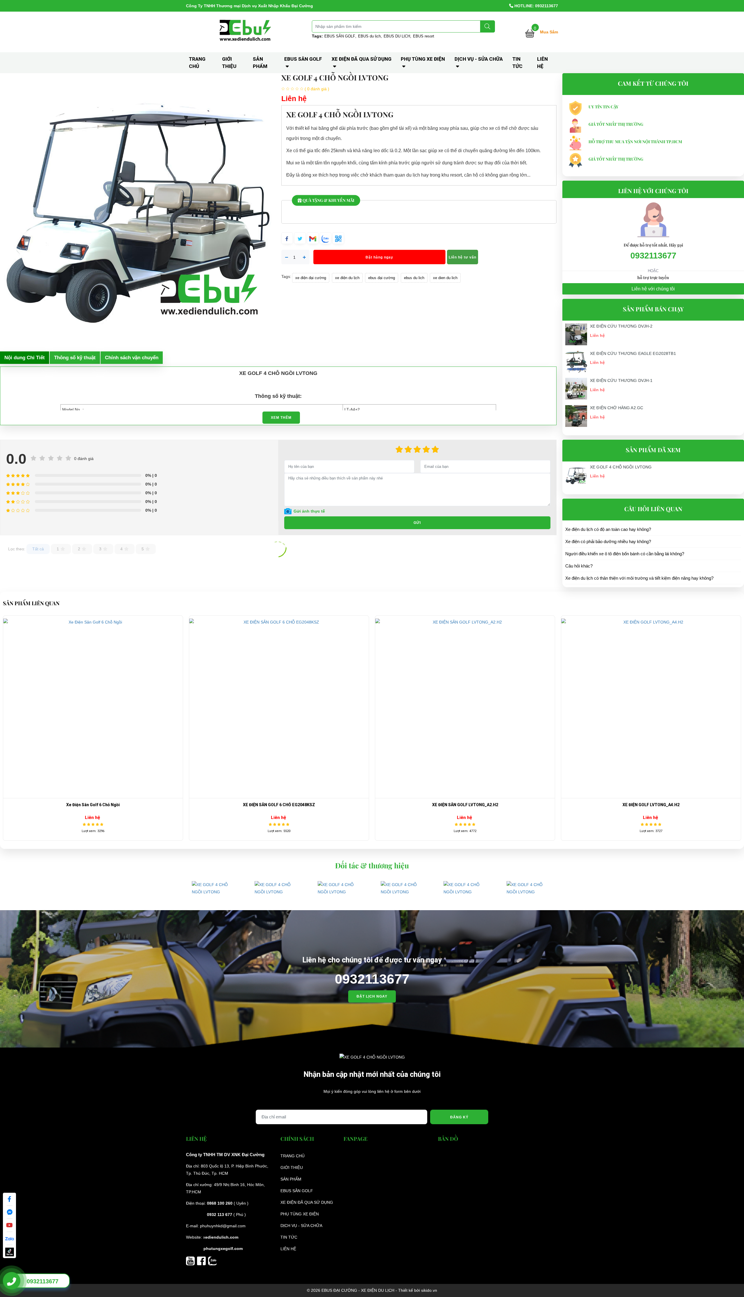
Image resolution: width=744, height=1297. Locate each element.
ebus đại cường (381, 278)
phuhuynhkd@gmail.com (223, 1226)
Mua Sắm (549, 32)
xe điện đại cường (310, 278)
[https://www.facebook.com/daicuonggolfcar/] (202, 1260)
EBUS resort (423, 36)
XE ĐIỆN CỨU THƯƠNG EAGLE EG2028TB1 (633, 353)
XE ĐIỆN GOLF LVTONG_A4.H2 (279, 804)
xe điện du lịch (347, 278)
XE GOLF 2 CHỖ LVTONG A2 (651, 804)
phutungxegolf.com (223, 1248)
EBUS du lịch (369, 36)
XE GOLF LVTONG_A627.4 (465, 804)
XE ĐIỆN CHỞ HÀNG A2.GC (616, 407)
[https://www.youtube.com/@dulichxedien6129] (191, 1260)
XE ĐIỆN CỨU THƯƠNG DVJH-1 (621, 380)
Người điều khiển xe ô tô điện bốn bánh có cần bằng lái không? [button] (624, 553)
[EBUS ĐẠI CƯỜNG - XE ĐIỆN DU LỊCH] (246, 31)
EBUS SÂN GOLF (339, 36)
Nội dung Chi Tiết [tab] (24, 357)
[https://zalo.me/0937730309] (212, 1260)
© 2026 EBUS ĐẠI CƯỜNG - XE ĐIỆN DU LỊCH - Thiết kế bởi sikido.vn (372, 1290)
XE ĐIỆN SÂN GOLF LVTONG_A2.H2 (93, 804)
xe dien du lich (445, 278)
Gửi (417, 523)
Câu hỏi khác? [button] (579, 565)
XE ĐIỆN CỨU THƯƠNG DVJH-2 (621, 326)
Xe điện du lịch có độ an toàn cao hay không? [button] (608, 529)
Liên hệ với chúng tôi (653, 288)
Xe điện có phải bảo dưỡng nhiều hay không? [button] (608, 541)
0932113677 (653, 255)
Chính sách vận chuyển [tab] (131, 357)
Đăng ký (459, 1117)
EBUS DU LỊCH (397, 36)
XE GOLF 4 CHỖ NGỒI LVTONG (621, 467)
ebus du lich (414, 278)
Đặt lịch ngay (372, 996)
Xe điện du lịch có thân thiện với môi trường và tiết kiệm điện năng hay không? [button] (639, 578)
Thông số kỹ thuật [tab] (75, 357)
